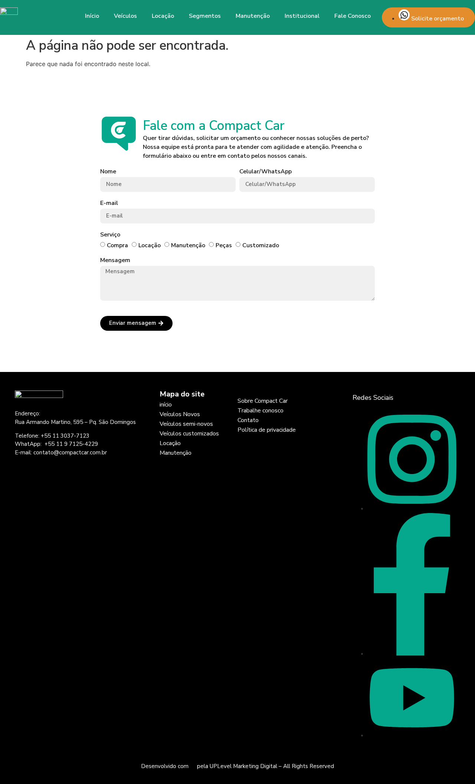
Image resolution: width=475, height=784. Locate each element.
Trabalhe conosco (261, 410)
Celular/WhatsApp (265, 172)
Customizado (260, 245)
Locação (163, 16)
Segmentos (205, 16)
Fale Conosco (352, 16)
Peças (224, 245)
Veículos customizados (189, 433)
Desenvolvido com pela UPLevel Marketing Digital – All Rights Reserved (237, 766)
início (166, 405)
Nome (108, 172)
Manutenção (253, 16)
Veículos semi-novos (186, 424)
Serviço (110, 235)
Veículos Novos (180, 414)
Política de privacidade (267, 430)
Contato (248, 420)
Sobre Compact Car (263, 401)
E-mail (109, 203)
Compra (117, 245)
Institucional (302, 16)
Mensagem (115, 260)
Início (92, 16)
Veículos (125, 16)
